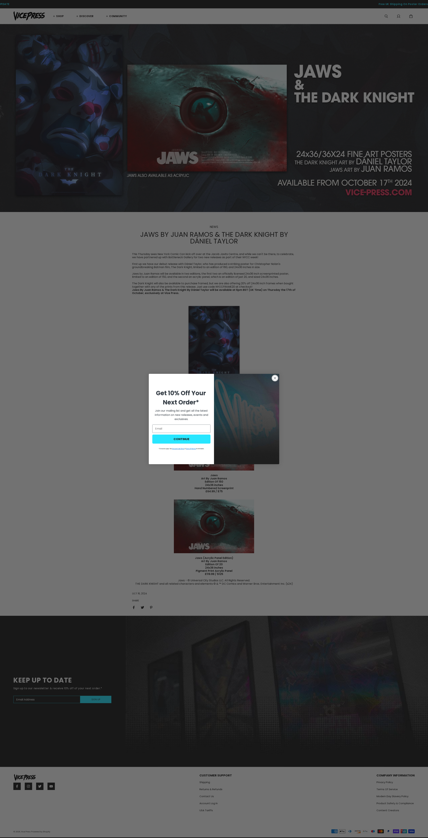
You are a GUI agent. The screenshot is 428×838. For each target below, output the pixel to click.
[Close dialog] (275, 378)
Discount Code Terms (178, 448)
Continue (181, 439)
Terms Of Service (191, 448)
